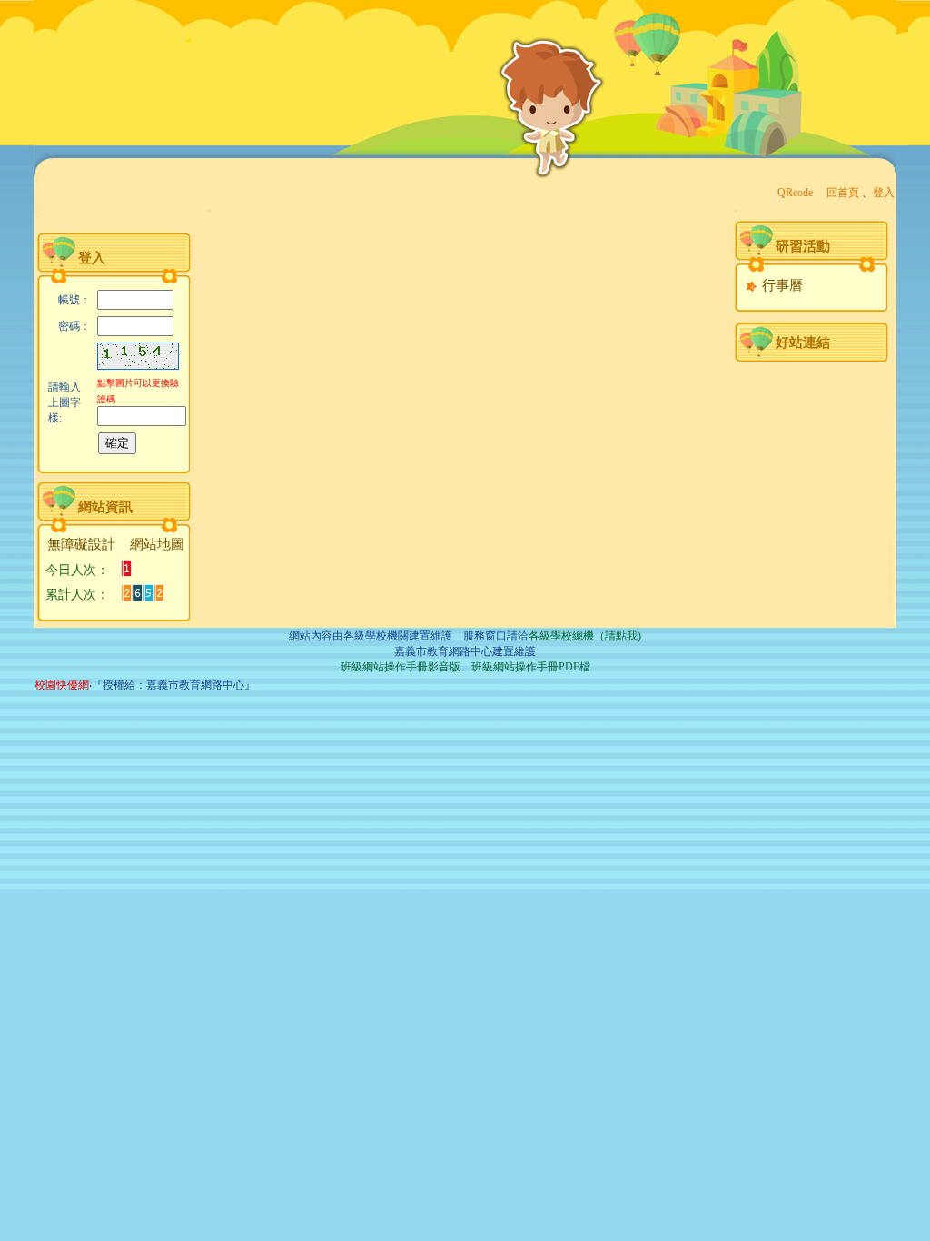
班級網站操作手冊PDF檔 (530, 666)
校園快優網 (62, 685)
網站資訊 (105, 507)
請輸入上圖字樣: (64, 402)
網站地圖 (157, 544)
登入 (884, 192)
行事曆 (780, 285)
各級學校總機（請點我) (585, 636)
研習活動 (803, 246)
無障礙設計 (81, 544)
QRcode (795, 192)
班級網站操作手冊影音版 (400, 666)
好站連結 (803, 342)
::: (38, 210)
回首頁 (842, 192)
